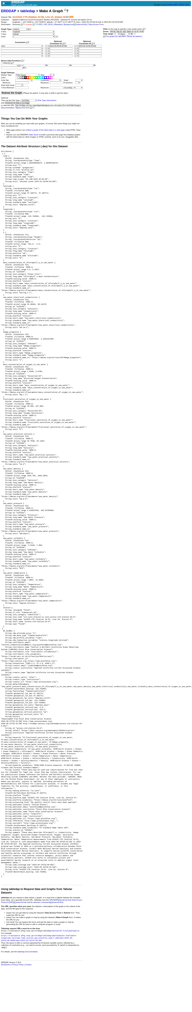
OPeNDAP (53, 900)
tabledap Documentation (28, 952)
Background (69, 24)
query (75, 931)
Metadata (58, 24)
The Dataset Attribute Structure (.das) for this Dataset (34, 146)
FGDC (39, 24)
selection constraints (41, 902)
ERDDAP (8, 11)
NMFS (175, 5)
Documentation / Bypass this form (16, 108)
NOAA (170, 5)
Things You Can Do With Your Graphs (24, 118)
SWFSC (182, 5)
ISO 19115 (48, 24)
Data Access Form (96, 24)
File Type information (47, 100)
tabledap (27, 11)
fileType (67, 931)
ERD (187, 5)
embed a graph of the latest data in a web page (45, 130)
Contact (28, 965)
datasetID (57, 931)
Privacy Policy (18, 965)
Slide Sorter (34, 135)
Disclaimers (6, 965)
